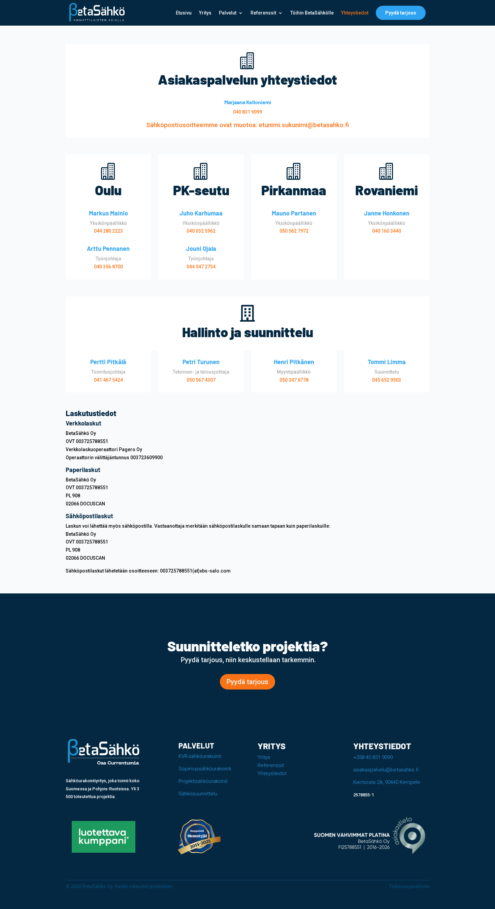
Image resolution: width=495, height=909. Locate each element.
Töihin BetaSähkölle (312, 13)
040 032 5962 (201, 231)
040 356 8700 (108, 266)
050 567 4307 (201, 380)
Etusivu (184, 13)
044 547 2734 (201, 266)
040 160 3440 (386, 231)
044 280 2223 (108, 231)
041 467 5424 (108, 380)
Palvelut (227, 13)
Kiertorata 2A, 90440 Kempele (386, 782)
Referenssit (263, 13)
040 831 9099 (247, 112)
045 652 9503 (386, 380)
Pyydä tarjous (400, 13)
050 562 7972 (293, 231)
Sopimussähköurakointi (204, 769)
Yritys (205, 13)
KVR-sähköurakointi (199, 756)
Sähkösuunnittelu (197, 794)
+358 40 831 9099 (373, 757)
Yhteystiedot (354, 13)
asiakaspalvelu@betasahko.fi (386, 770)
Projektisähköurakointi (203, 781)
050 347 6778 (293, 380)
